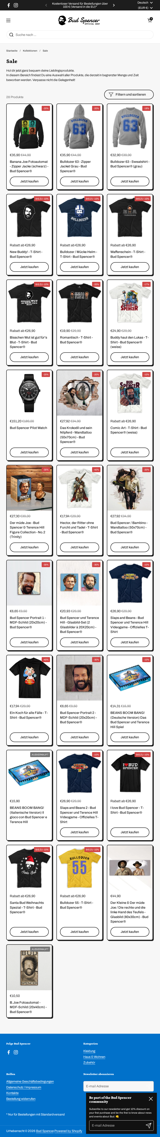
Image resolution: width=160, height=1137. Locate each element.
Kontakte (12, 1093)
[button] (149, 20)
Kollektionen (30, 50)
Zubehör (89, 1062)
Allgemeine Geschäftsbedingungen (30, 1081)
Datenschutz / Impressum (23, 1087)
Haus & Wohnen (94, 1057)
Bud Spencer (45, 1131)
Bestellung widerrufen (20, 1098)
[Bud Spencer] (79, 20)
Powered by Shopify (68, 1131)
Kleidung (89, 1051)
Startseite (12, 50)
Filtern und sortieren (131, 94)
